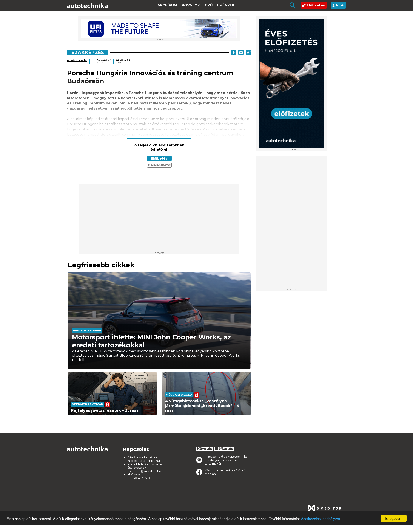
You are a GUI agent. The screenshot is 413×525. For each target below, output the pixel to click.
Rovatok (191, 5)
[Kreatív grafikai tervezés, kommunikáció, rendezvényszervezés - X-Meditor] (324, 508)
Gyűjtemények (219, 5)
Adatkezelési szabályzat (320, 518)
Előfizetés (316, 5)
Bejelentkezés (160, 165)
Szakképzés (87, 52)
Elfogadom (393, 518)
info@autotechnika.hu (143, 460)
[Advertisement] (291, 223)
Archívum (167, 5)
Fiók (340, 5)
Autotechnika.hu (77, 60)
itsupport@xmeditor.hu (144, 471)
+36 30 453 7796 (139, 478)
